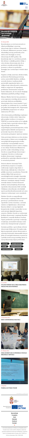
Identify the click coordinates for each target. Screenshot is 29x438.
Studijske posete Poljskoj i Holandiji (9, 388)
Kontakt (14, 423)
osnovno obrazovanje (6, 249)
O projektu (14, 415)
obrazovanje (4, 243)
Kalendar (14, 419)
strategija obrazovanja (16, 243)
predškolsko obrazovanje (16, 246)
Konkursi (14, 421)
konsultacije (18, 249)
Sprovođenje (14, 413)
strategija (4, 246)
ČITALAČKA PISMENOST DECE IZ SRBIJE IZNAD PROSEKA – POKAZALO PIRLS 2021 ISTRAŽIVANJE (14, 285)
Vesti (14, 417)
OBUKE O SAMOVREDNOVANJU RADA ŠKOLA (10, 319)
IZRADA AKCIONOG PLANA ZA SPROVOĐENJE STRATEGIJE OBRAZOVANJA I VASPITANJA (14, 353)
